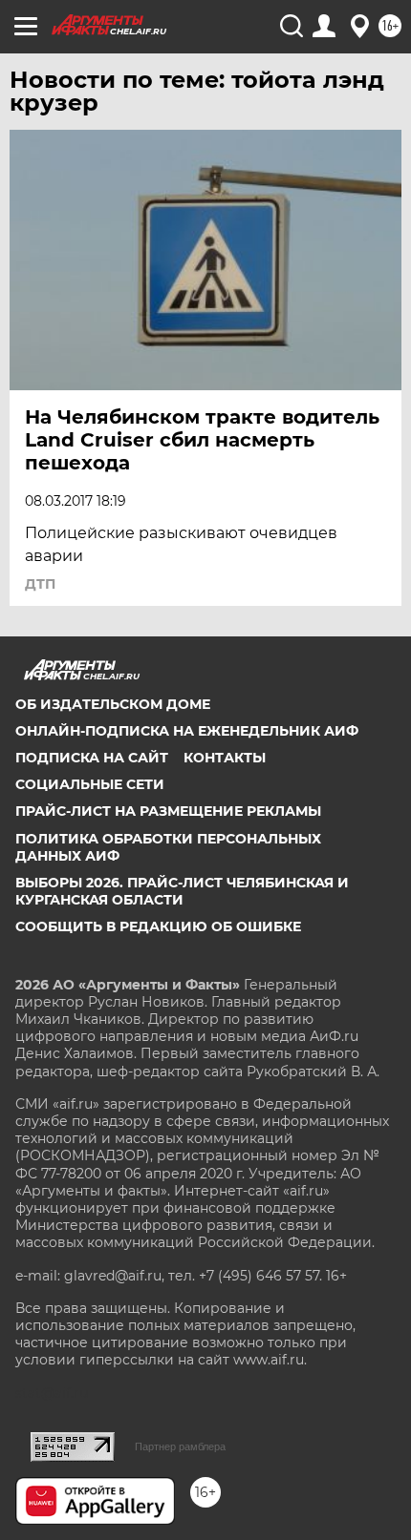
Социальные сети (89, 784)
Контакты (225, 757)
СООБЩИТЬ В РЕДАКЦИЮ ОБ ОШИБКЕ (158, 926)
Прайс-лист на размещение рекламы (168, 811)
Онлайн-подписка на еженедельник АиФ (186, 730)
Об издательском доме (112, 704)
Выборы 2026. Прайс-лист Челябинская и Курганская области (182, 891)
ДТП (40, 584)
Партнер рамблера (180, 1446)
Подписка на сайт (91, 757)
